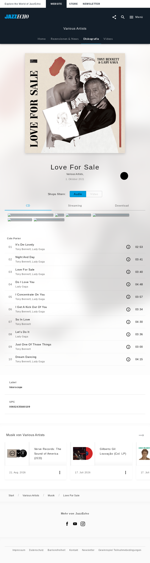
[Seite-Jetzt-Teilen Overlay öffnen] (114, 17)
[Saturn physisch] (78, 215)
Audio (78, 194)
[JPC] (59, 215)
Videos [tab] (108, 38)
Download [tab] (122, 205)
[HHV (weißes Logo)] (49, 219)
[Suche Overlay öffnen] (123, 17)
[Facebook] (67, 524)
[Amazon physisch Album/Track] (31, 215)
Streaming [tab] (75, 205)
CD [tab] (28, 205)
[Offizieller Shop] (20, 219)
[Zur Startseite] (40, 18)
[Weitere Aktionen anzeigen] (60, 472)
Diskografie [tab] (91, 38)
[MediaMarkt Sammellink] (111, 215)
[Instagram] (83, 524)
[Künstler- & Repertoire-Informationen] (128, 247)
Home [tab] (42, 38)
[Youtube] (75, 524)
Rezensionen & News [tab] (65, 38)
